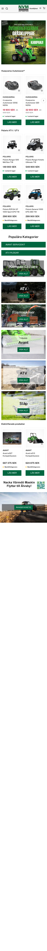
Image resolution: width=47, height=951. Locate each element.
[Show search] (6, 8)
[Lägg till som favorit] (19, 90)
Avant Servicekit (15, 244)
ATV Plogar (12, 253)
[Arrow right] (43, 100)
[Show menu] (2, 8)
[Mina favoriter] (40, 8)
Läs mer (12, 122)
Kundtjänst (34, 8)
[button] (44, 8)
